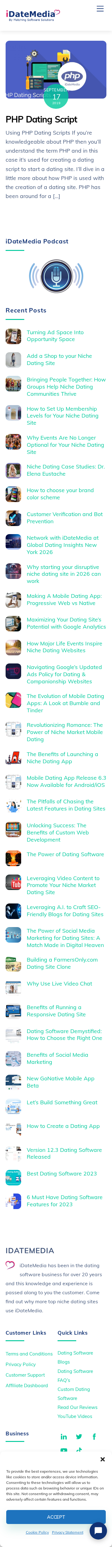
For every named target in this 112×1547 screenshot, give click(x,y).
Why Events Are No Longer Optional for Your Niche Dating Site (65, 444)
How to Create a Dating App (63, 1125)
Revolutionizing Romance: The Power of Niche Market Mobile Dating (65, 731)
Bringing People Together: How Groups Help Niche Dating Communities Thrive (66, 386)
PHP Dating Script (41, 119)
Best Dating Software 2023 (62, 1173)
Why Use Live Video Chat (59, 983)
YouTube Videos (75, 1416)
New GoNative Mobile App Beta (61, 1082)
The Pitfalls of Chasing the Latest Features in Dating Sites (66, 805)
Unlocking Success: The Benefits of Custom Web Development (58, 832)
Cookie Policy (37, 1532)
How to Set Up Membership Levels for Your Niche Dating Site (63, 415)
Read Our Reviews (77, 1407)
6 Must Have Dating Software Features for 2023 (65, 1201)
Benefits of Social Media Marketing (57, 1058)
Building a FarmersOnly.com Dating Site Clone (62, 963)
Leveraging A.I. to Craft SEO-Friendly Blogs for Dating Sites (65, 910)
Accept (56, 1517)
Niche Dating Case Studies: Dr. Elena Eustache (66, 470)
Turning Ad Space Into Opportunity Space (55, 336)
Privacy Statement (67, 1532)
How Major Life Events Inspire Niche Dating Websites (64, 647)
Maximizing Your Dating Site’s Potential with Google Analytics (66, 623)
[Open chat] (98, 1531)
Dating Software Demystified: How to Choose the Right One (64, 1034)
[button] (103, 1459)
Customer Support (25, 1375)
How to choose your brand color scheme (60, 494)
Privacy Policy (21, 1364)
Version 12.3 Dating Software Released (64, 1153)
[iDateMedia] (33, 19)
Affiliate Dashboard (27, 1385)
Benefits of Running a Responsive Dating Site (56, 1011)
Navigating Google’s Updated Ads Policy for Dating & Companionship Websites (64, 674)
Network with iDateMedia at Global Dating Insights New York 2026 (63, 544)
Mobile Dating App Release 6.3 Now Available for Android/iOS (66, 781)
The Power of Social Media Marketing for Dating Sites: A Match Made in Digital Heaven (65, 937)
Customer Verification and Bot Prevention (65, 517)
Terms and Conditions (29, 1354)
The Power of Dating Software (65, 854)
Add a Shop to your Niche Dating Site (59, 359)
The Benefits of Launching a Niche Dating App (62, 757)
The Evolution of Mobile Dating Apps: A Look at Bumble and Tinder (65, 702)
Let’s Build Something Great (62, 1102)
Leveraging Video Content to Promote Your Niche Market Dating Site (63, 885)
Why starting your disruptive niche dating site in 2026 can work (64, 573)
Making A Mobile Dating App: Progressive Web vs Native (64, 599)
